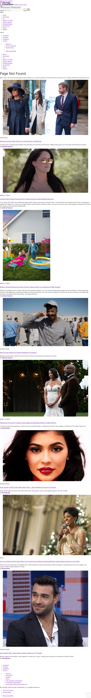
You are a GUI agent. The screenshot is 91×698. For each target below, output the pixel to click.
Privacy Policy (10, 47)
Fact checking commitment (14, 680)
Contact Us (9, 675)
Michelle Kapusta (7, 146)
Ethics (7, 679)
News (4, 15)
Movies (5, 29)
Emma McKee (6, 492)
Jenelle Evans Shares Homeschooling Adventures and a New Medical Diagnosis (27, 199)
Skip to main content (6, 1)
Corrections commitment (13, 682)
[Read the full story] (45, 134)
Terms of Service (11, 46)
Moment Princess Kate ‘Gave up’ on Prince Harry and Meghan (20, 141)
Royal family (6, 26)
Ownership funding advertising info (16, 684)
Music (4, 27)
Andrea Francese (7, 208)
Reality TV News (8, 20)
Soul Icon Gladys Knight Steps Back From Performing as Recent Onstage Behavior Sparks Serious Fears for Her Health (40, 561)
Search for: (3, 10)
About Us (8, 44)
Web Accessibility (11, 51)
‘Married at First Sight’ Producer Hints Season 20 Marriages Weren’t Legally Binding (28, 423)
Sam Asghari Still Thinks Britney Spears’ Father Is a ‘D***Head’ (21, 653)
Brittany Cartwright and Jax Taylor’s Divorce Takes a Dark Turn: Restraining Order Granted (30, 287)
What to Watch (7, 22)
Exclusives (6, 17)
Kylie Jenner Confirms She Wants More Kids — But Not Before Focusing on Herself (28, 487)
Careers (8, 677)
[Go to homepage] (6, 662)
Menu (2, 12)
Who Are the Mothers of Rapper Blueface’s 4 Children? (18, 352)
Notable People (7, 24)
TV (4, 18)
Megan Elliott (6, 428)
